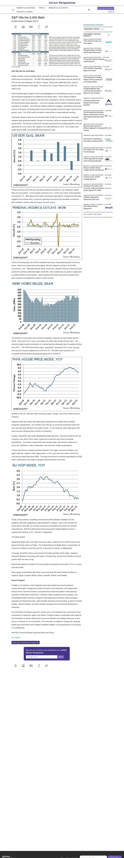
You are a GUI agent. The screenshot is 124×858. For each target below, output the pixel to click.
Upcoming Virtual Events (92, 35)
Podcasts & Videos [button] (25, 12)
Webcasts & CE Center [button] (58, 8)
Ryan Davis (18, 21)
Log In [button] (111, 11)
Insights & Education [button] (26, 8)
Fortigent (28, 21)
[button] (15, 27)
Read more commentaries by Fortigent (25, 643)
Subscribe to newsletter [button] (105, 8)
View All (102, 29)
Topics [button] (42, 8)
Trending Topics (91, 29)
